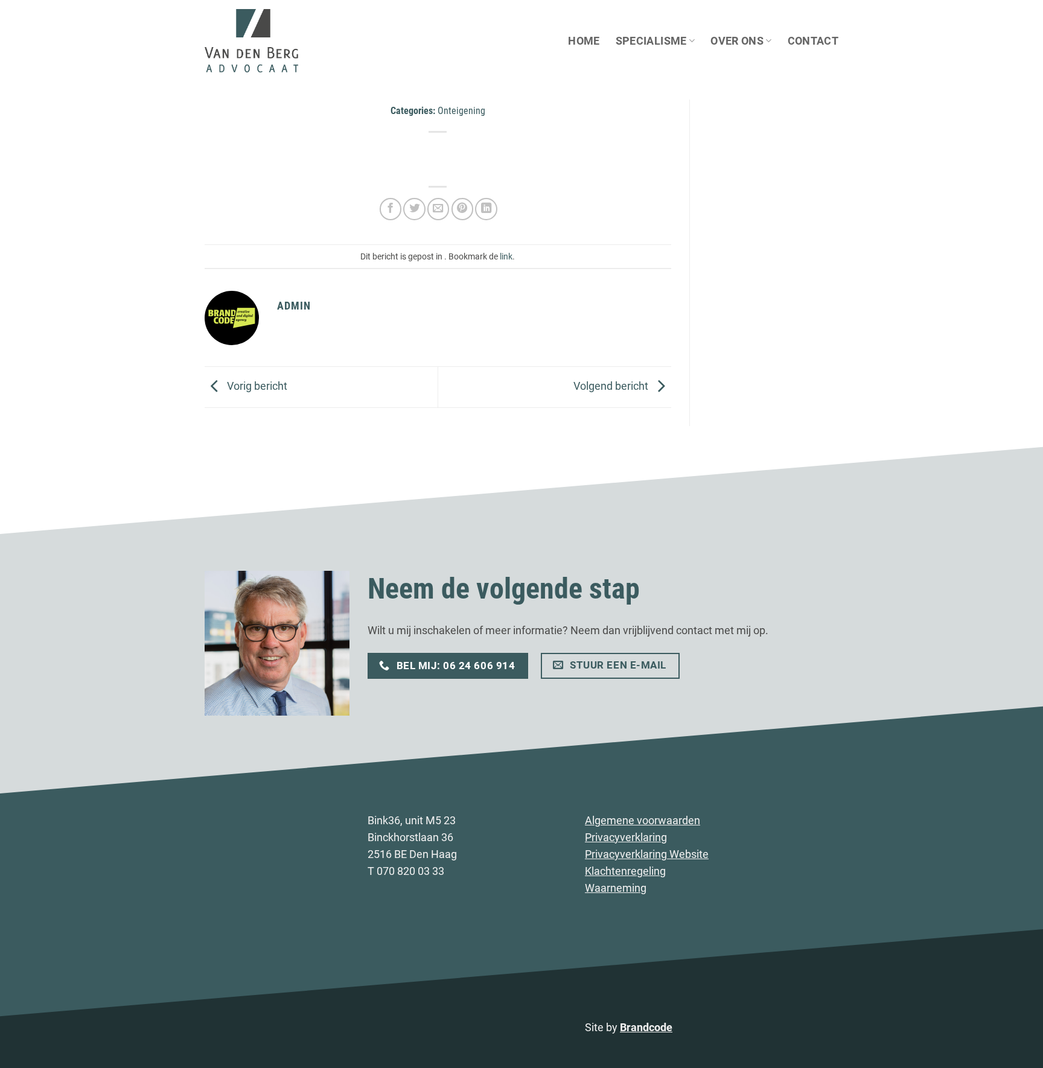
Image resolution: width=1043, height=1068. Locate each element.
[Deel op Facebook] (390, 209)
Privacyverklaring (626, 837)
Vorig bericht (256, 386)
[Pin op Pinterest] (462, 209)
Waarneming (615, 888)
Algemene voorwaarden (642, 821)
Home (583, 41)
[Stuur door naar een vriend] (438, 209)
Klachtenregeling (625, 871)
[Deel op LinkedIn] (486, 209)
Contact (813, 41)
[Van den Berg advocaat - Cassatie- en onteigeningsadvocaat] (265, 40)
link (506, 256)
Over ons (737, 41)
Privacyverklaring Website (647, 854)
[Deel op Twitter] (414, 209)
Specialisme (651, 41)
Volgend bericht (612, 386)
